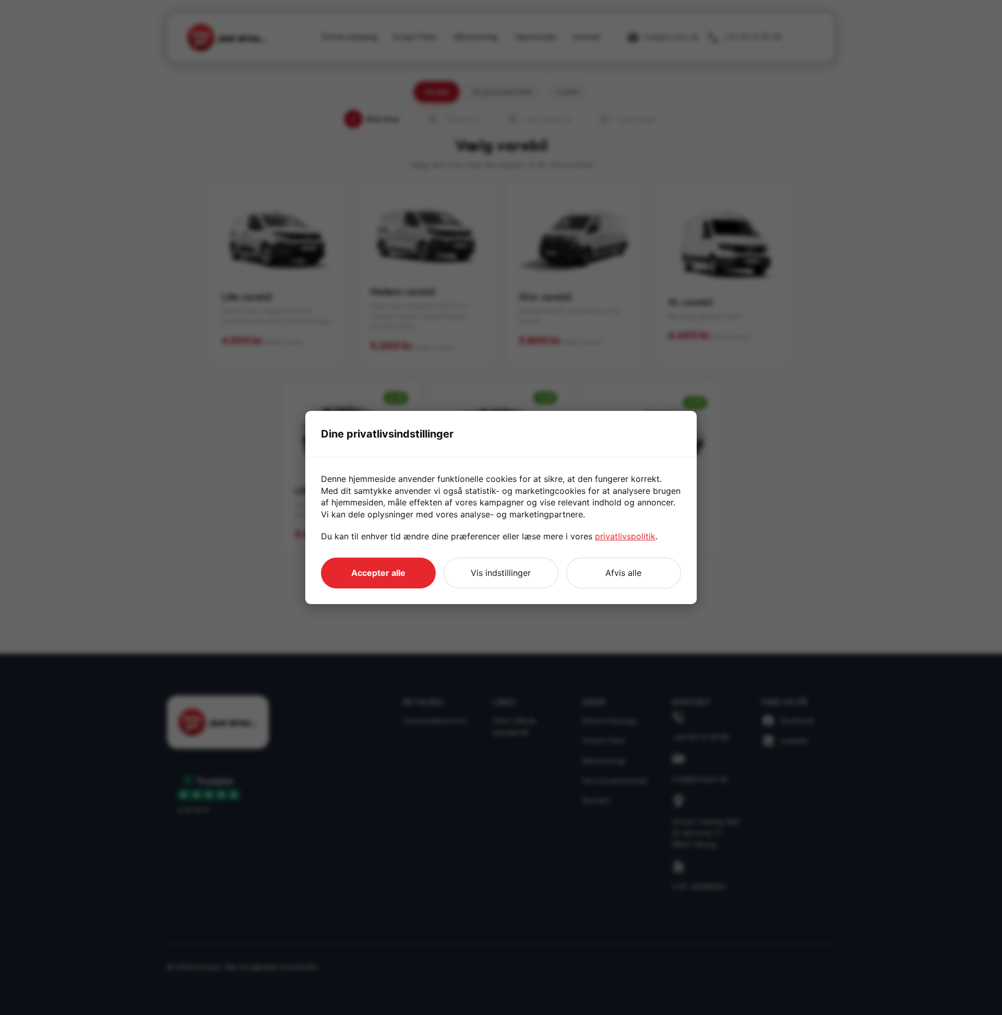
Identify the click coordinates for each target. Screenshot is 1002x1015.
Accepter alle (378, 573)
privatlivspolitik (625, 536)
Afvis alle (623, 573)
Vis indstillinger (501, 573)
